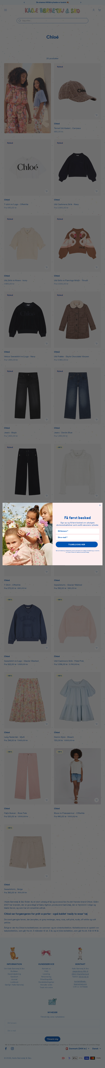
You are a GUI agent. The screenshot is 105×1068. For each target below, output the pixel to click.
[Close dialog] (99, 505)
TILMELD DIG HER (76, 544)
